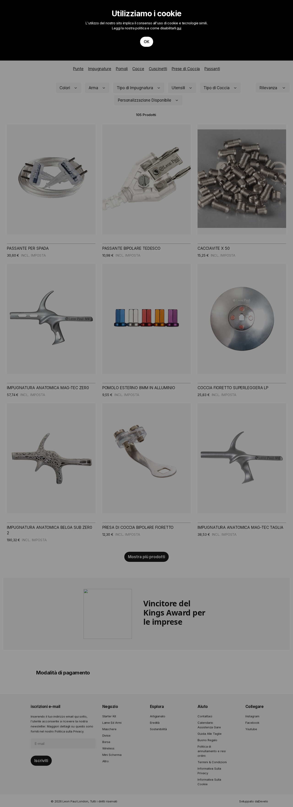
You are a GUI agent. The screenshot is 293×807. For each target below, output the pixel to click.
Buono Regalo (207, 740)
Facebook (252, 722)
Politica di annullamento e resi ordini (211, 751)
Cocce (138, 69)
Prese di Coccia (186, 69)
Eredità (155, 722)
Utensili (178, 88)
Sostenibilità (158, 729)
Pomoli (122, 69)
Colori (65, 88)
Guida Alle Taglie (209, 733)
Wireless (108, 748)
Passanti (212, 69)
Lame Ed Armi (112, 722)
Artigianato (157, 716)
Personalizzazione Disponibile (144, 100)
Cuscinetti (158, 69)
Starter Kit (109, 716)
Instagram (252, 716)
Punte (78, 69)
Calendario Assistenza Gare (209, 725)
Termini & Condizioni (212, 762)
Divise (106, 735)
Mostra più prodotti (146, 557)
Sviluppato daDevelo (253, 801)
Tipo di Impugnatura (135, 88)
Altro (105, 761)
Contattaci (205, 716)
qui (179, 28)
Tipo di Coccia (216, 88)
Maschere (109, 729)
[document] (146, 30)
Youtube (251, 729)
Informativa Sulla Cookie (209, 782)
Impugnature (99, 69)
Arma (93, 88)
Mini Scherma (112, 755)
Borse (106, 742)
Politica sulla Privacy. (69, 731)
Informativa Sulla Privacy (209, 771)
